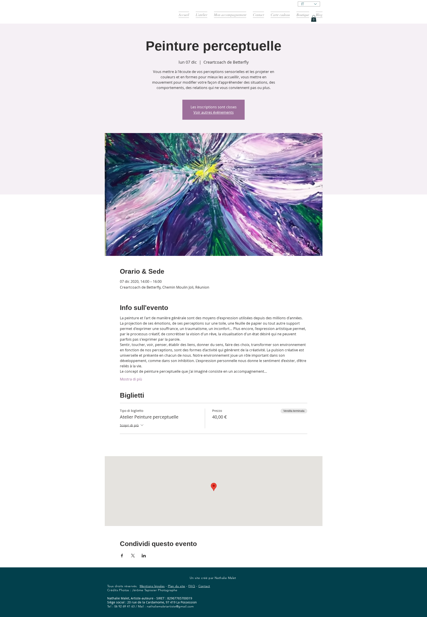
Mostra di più (131, 379)
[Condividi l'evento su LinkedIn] (144, 555)
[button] (313, 18)
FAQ (191, 586)
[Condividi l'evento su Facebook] (122, 555)
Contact (204, 586)
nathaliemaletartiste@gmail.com (170, 606)
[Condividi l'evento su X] (133, 555)
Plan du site (176, 586)
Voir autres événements (213, 112)
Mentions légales (152, 586)
